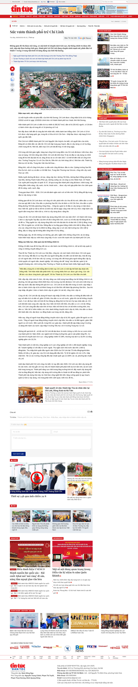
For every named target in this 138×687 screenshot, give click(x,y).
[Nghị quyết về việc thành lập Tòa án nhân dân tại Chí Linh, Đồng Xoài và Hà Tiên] (30, 395)
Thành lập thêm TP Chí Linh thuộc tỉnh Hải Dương (30, 61)
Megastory (13, 569)
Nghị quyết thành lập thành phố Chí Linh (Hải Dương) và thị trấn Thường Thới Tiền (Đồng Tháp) (45, 56)
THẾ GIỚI (22, 16)
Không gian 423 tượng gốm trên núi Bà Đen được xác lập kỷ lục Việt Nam (60, 527)
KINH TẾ (28, 16)
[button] (90, 516)
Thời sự (15, 16)
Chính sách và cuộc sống (34, 26)
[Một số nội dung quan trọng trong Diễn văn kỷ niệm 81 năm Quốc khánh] (72, 554)
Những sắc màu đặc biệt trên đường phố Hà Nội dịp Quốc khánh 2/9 (79, 480)
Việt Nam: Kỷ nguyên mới (67, 26)
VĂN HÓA (50, 16)
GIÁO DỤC (57, 16)
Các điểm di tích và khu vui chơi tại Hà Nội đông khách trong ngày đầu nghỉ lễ (20, 527)
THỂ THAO (65, 16)
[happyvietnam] (51, 646)
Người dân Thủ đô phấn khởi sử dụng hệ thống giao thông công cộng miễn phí (40, 527)
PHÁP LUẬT (42, 16)
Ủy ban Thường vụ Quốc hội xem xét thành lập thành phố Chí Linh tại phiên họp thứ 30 (42, 59)
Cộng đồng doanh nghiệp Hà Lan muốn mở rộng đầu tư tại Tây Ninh (113, 632)
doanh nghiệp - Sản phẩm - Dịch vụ (22, 610)
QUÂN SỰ (78, 16)
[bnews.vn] (74, 648)
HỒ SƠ (71, 16)
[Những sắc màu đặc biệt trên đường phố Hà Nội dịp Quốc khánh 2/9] (79, 470)
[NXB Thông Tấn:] (62, 648)
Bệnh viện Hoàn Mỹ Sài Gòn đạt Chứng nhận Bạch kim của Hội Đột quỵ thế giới (22, 633)
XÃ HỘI (35, 16)
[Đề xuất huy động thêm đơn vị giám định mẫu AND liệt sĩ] (79, 489)
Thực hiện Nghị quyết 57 (118, 16)
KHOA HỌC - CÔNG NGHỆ (89, 16)
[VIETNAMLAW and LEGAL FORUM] (41, 647)
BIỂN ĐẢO (101, 16)
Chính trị (22, 26)
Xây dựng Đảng (81, 26)
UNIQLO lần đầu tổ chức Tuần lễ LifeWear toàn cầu (82, 632)
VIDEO (130, 16)
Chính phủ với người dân (50, 26)
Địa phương (115, 657)
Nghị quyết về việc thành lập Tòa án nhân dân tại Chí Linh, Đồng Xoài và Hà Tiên (67, 389)
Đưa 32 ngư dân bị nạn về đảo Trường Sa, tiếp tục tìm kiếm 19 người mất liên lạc (81, 527)
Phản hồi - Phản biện (94, 26)
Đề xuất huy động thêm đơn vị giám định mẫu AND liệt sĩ (79, 498)
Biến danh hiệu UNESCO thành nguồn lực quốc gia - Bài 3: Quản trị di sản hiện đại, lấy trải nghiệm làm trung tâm (30, 586)
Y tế (107, 16)
